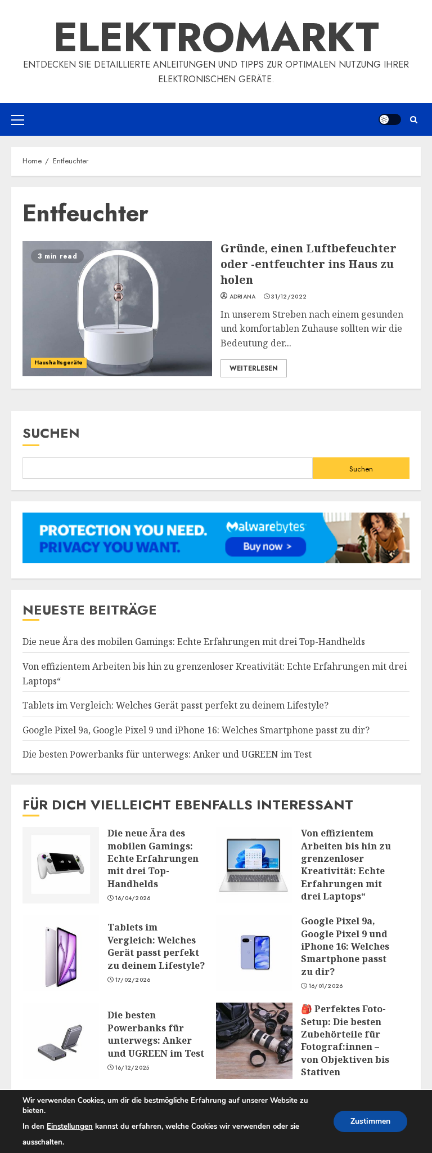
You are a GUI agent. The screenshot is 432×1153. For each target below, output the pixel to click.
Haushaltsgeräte (58, 362)
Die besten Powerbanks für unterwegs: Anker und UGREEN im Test (167, 754)
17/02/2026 (133, 980)
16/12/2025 (132, 1068)
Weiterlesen (254, 368)
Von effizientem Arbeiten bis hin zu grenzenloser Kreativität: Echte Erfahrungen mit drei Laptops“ (254, 865)
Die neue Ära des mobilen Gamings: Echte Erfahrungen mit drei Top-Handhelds (193, 641)
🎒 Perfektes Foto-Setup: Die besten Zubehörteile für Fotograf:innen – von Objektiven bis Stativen (254, 1041)
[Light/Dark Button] (390, 119)
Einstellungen (70, 1126)
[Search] (414, 120)
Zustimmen (370, 1121)
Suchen (51, 433)
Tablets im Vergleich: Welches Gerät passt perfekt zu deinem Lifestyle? (175, 705)
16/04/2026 (133, 898)
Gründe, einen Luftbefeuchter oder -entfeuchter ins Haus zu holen (117, 308)
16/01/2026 (326, 986)
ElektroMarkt (216, 37)
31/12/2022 (289, 297)
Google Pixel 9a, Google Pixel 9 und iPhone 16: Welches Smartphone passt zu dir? (196, 730)
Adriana (243, 297)
